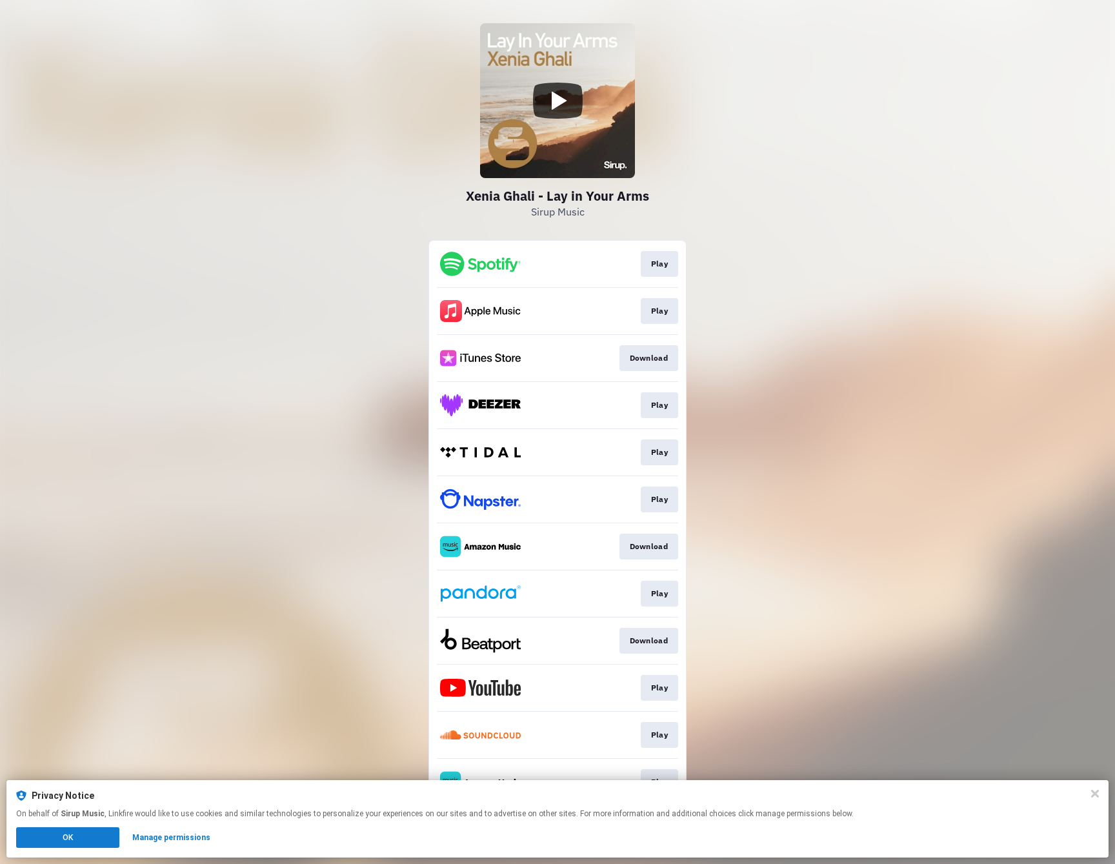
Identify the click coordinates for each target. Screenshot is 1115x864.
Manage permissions (171, 837)
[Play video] (557, 101)
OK (68, 837)
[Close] (1095, 793)
